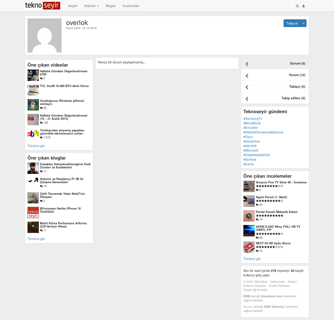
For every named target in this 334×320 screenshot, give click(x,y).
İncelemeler (131, 5)
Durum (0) (297, 63)
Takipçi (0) (297, 86)
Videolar (90, 5)
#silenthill (250, 145)
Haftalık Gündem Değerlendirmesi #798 (63, 72)
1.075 (46, 137)
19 (260, 219)
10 (260, 250)
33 (260, 204)
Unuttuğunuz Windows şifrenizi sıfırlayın (62, 102)
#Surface (249, 159)
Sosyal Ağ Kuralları (255, 290)
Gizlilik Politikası (279, 286)
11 (45, 230)
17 (45, 171)
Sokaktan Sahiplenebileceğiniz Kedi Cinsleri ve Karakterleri (65, 165)
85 (45, 108)
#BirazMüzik (252, 123)
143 (45, 122)
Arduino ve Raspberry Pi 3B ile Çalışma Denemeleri (61, 180)
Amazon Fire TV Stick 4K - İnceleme (281, 182)
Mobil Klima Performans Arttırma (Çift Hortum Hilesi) (63, 224)
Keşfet (72, 5)
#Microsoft (250, 150)
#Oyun (248, 136)
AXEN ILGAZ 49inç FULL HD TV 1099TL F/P (278, 228)
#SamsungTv (252, 118)
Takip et (292, 23)
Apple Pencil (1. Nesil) (271, 197)
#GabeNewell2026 (256, 154)
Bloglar (111, 5)
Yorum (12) (297, 74)
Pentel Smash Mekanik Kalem (277, 212)
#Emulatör (250, 127)
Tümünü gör (36, 145)
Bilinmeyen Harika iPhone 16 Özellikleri (60, 210)
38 (260, 237)
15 (45, 186)
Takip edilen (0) (293, 98)
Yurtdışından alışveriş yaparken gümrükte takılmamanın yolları (62, 131)
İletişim (292, 282)
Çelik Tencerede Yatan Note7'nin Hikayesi (62, 195)
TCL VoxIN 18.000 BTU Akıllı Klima (64, 86)
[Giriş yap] (303, 5)
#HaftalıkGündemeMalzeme (263, 132)
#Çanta (248, 164)
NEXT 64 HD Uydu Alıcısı (273, 243)
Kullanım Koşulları (254, 286)
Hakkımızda (277, 282)
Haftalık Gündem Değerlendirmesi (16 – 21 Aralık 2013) (63, 117)
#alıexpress (251, 141)
